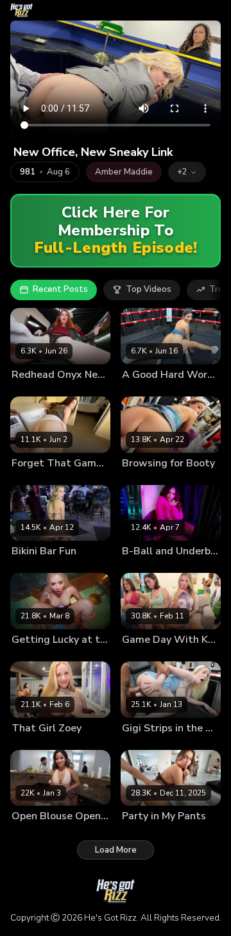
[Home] (21, 10)
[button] (187, 172)
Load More (116, 850)
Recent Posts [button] (60, 289)
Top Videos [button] (148, 289)
